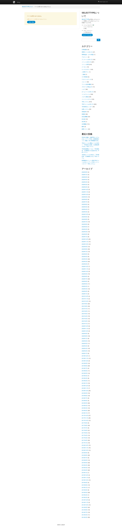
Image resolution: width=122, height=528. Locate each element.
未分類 (83, 121)
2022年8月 (84, 276)
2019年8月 (84, 366)
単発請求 (84, 111)
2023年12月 (85, 239)
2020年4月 (84, 346)
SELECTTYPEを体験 (87, 35)
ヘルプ (83, 89)
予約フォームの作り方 (87, 104)
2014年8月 (84, 510)
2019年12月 (85, 356)
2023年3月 (84, 261)
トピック (84, 82)
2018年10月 (85, 390)
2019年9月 (84, 363)
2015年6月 (84, 490)
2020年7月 (84, 338)
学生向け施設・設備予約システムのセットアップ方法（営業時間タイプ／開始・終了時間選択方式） (90, 138)
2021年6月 (84, 311)
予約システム (85, 101)
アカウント (85, 57)
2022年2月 (84, 291)
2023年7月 (84, 251)
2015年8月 (84, 485)
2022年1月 (84, 294)
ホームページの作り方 (87, 92)
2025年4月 (84, 209)
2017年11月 (85, 418)
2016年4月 (84, 465)
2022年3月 (84, 289)
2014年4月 (84, 515)
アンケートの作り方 (87, 59)
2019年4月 (84, 376)
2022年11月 (85, 269)
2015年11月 (85, 477)
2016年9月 (84, 452)
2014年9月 (84, 507)
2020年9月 (84, 333)
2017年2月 (84, 440)
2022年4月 (84, 286)
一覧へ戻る (31, 22)
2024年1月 (84, 236)
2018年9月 (84, 393)
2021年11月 (85, 299)
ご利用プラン (85, 72)
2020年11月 (85, 328)
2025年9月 (84, 197)
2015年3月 (84, 497)
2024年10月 (85, 214)
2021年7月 (84, 308)
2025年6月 (84, 204)
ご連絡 (83, 74)
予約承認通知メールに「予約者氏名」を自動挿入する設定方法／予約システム (90, 150)
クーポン (84, 67)
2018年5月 (84, 403)
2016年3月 (84, 467)
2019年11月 (85, 358)
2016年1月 (84, 472)
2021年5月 (84, 313)
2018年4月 (84, 405)
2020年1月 (84, 353)
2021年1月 (84, 323)
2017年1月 (84, 443)
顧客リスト (85, 129)
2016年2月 (84, 470)
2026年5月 (84, 179)
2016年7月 (84, 457)
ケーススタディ (86, 69)
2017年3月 (84, 438)
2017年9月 (84, 423)
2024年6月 (84, 224)
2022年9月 (84, 274)
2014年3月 (84, 517)
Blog (18, 2)
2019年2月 (84, 380)
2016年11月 (85, 448)
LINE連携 (84, 49)
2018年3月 (84, 408)
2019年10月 (85, 361)
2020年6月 (84, 341)
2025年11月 (85, 192)
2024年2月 (84, 234)
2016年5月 (84, 462)
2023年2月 (84, 264)
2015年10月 (85, 480)
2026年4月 (84, 182)
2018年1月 (84, 413)
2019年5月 (84, 373)
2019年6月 (84, 371)
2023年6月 (84, 254)
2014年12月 (85, 500)
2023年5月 (84, 256)
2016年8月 (84, 455)
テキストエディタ (86, 79)
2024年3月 (84, 231)
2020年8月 (84, 336)
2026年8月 (84, 172)
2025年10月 (85, 194)
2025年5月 (84, 207)
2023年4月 (84, 259)
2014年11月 (85, 502)
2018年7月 (84, 398)
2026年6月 (84, 177)
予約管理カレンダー (87, 106)
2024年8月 (84, 219)
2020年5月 (84, 343)
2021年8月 (84, 306)
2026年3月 (84, 184)
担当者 (83, 119)
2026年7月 (84, 174)
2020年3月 (84, 348)
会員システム (85, 109)
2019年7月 (84, 368)
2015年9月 (84, 482)
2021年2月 (84, 321)
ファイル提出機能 (86, 84)
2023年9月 (84, 246)
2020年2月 (84, 351)
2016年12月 (85, 445)
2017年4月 (84, 435)
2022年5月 (84, 284)
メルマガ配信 (85, 97)
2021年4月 (84, 316)
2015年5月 (84, 492)
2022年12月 (85, 266)
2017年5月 (84, 433)
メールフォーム (86, 94)
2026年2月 (84, 187)
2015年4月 (84, 495)
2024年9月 (84, 217)
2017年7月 (84, 428)
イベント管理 (85, 64)
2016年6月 (84, 460)
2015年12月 (85, 475)
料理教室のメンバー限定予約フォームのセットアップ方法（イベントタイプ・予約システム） (90, 162)
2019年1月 (84, 383)
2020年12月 (85, 326)
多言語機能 (85, 116)
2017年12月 (85, 415)
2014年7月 (84, 512)
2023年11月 (85, 241)
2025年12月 (85, 189)
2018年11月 (85, 388)
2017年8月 (84, 425)
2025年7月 (84, 202)
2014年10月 (85, 505)
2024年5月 (84, 226)
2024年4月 (84, 229)
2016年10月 (85, 450)
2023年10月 (85, 244)
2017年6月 (84, 430)
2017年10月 (85, 420)
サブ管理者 (85, 77)
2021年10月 (85, 301)
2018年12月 (85, 385)
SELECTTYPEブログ (27, 6)
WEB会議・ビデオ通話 (88, 54)
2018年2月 (84, 410)
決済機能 (84, 124)
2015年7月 (84, 487)
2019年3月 (84, 378)
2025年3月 (84, 212)
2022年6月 (84, 281)
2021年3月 (84, 318)
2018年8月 (84, 395)
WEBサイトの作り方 (87, 52)
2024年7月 (84, 222)
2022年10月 (85, 271)
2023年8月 (84, 249)
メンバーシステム (86, 99)
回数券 (83, 114)
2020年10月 (85, 331)
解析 (83, 126)
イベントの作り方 (86, 62)
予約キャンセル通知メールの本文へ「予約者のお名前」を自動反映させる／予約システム (90, 144)
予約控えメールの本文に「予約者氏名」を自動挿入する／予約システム (90, 156)
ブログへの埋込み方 (87, 87)
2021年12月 (85, 296)
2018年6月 (84, 400)
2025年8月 (84, 199)
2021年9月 (84, 303)
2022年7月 (84, 279)
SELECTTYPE (85, 19)
